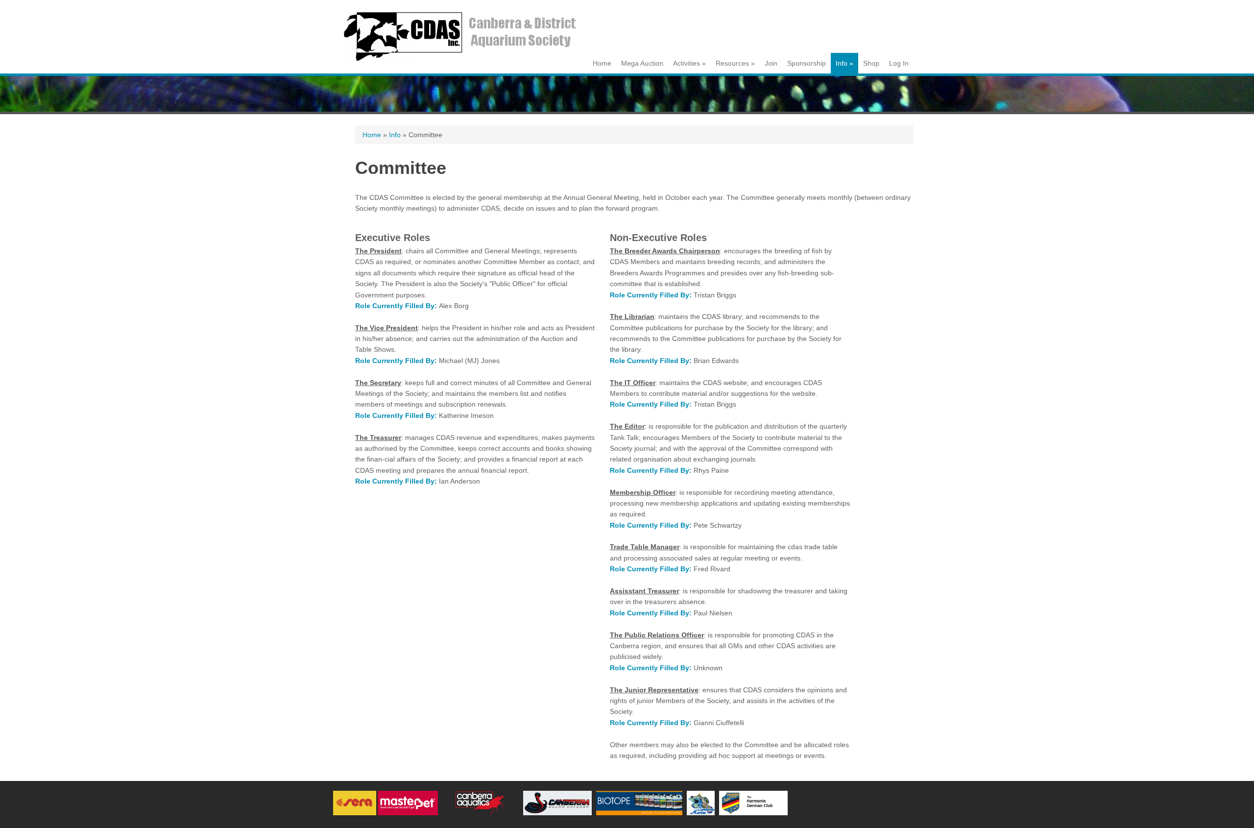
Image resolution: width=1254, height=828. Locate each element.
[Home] (462, 61)
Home (602, 63)
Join (771, 63)
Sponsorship (806, 63)
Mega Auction (642, 63)
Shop (871, 63)
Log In (899, 63)
